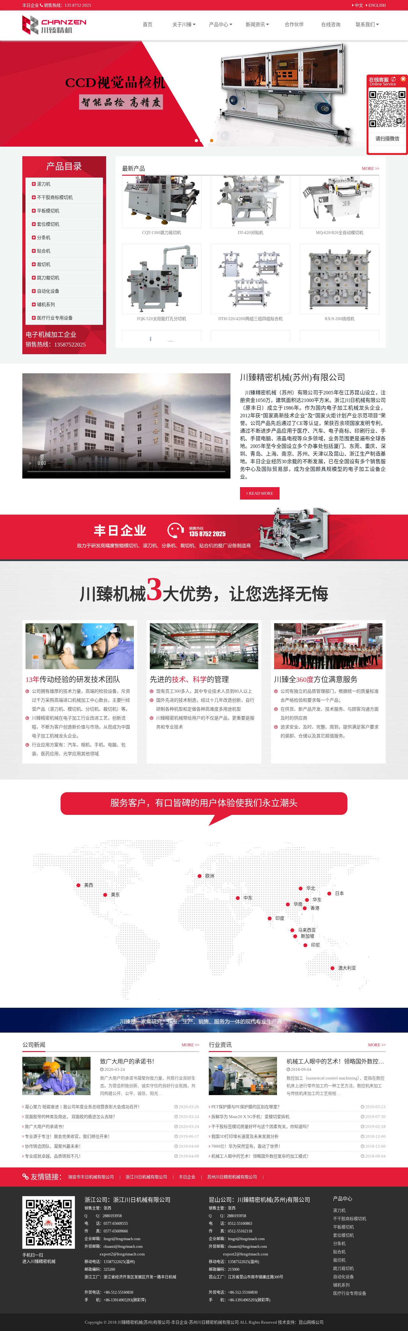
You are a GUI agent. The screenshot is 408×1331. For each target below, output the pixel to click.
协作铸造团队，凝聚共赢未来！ (53, 1146)
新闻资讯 (256, 24)
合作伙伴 (294, 24)
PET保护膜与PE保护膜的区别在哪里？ (245, 1106)
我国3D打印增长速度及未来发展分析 (244, 1136)
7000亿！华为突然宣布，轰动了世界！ (246, 1146)
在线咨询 (330, 24)
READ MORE (260, 493)
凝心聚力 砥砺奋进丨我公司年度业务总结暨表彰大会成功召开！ (83, 1106)
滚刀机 (43, 184)
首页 (147, 24)
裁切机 (43, 264)
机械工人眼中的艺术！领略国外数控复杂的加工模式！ (260, 1156)
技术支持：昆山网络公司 (301, 1322)
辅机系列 (45, 304)
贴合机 (43, 251)
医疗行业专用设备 (54, 318)
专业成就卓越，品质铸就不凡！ (53, 1156)
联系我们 (366, 24)
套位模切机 (47, 224)
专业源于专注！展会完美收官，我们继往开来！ (68, 1136)
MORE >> (370, 168)
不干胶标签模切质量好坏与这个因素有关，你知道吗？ (260, 1126)
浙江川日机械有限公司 (147, 1176)
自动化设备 (47, 291)
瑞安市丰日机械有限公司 (91, 1176)
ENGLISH (377, 5)
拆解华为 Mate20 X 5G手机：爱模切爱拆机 (249, 1116)
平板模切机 (47, 210)
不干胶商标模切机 (54, 197)
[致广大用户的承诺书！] (56, 1075)
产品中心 (219, 24)
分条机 (43, 237)
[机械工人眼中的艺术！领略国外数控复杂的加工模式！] (243, 1075)
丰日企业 (187, 1176)
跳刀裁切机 (47, 277)
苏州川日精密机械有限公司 (232, 1176)
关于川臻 (182, 24)
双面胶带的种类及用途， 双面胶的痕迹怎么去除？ (70, 1116)
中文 (359, 5)
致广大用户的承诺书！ (128, 1061)
